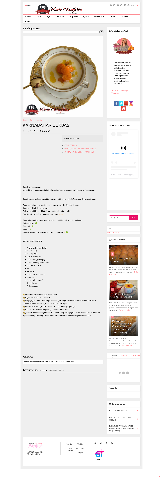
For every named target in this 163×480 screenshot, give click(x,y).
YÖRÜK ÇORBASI (70, 145)
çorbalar (39, 120)
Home (28, 17)
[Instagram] (112, 443)
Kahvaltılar (100, 17)
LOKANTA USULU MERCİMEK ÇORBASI (79, 152)
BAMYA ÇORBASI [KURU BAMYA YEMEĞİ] (80, 149)
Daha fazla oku (124, 310)
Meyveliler (74, 17)
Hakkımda (80, 448)
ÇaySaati (85, 17)
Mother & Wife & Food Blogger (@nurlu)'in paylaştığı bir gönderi (133, 174)
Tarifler (38, 17)
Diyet (48, 17)
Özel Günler (60, 17)
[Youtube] (128, 5)
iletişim (80, 453)
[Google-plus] (125, 5)
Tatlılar (112, 17)
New (31, 120)
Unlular (125, 17)
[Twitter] (121, 5)
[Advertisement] (63, 170)
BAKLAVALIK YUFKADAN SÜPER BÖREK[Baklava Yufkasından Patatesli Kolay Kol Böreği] (121, 327)
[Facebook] (118, 5)
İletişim (29, 21)
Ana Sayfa (70, 444)
